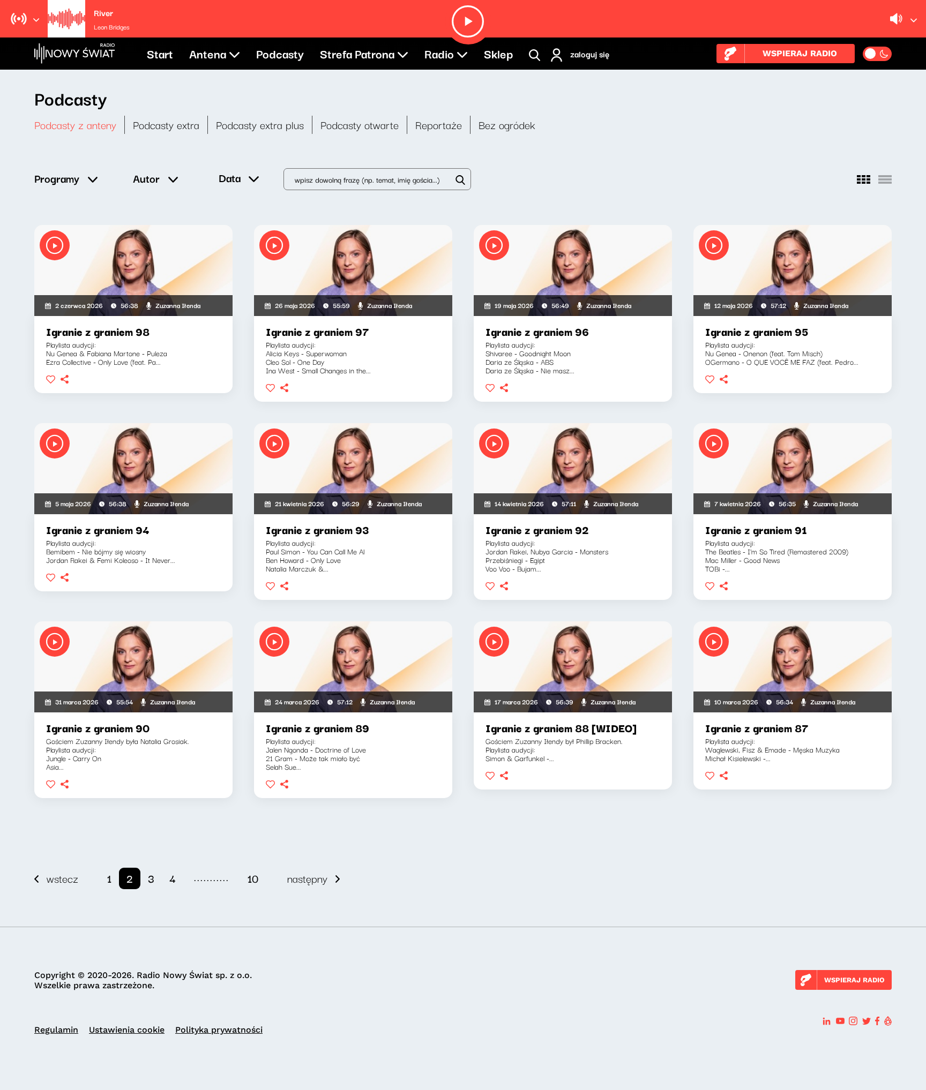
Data (230, 177)
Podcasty (280, 53)
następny (307, 878)
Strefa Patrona (357, 53)
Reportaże (438, 124)
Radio (439, 53)
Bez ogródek (507, 124)
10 (253, 878)
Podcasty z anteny (75, 124)
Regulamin (56, 1030)
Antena (207, 53)
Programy (56, 178)
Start (160, 53)
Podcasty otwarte (359, 124)
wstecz (62, 878)
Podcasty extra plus (260, 124)
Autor (146, 178)
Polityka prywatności (219, 1030)
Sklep (498, 53)
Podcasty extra (166, 124)
